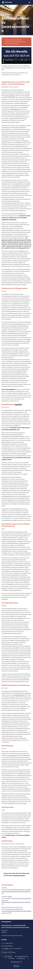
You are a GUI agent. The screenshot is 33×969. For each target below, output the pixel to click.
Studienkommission (19, 695)
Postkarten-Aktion (19, 875)
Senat (21, 730)
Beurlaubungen (15, 109)
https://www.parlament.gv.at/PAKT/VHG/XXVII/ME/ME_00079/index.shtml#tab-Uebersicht (16, 890)
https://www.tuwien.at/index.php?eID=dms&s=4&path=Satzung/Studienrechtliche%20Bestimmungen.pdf (16, 911)
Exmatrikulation (10, 95)
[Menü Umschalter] (29, 2)
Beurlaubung (13, 755)
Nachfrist (18, 404)
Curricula (27, 693)
